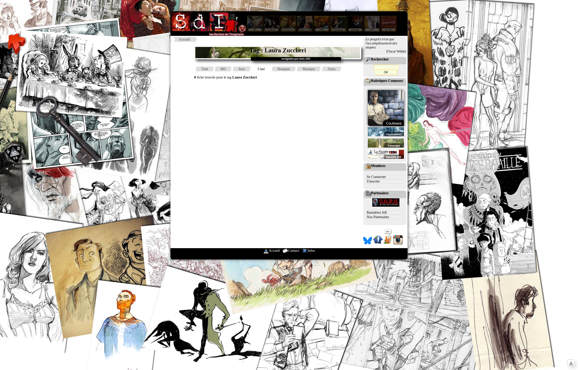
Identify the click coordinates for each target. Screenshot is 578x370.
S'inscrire (373, 181)
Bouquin (283, 69)
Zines (332, 69)
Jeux (241, 69)
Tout (204, 69)
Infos (311, 250)
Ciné (261, 69)
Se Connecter (376, 177)
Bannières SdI (377, 212)
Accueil (184, 39)
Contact (293, 250)
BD (223, 69)
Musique (309, 69)
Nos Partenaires (378, 217)
